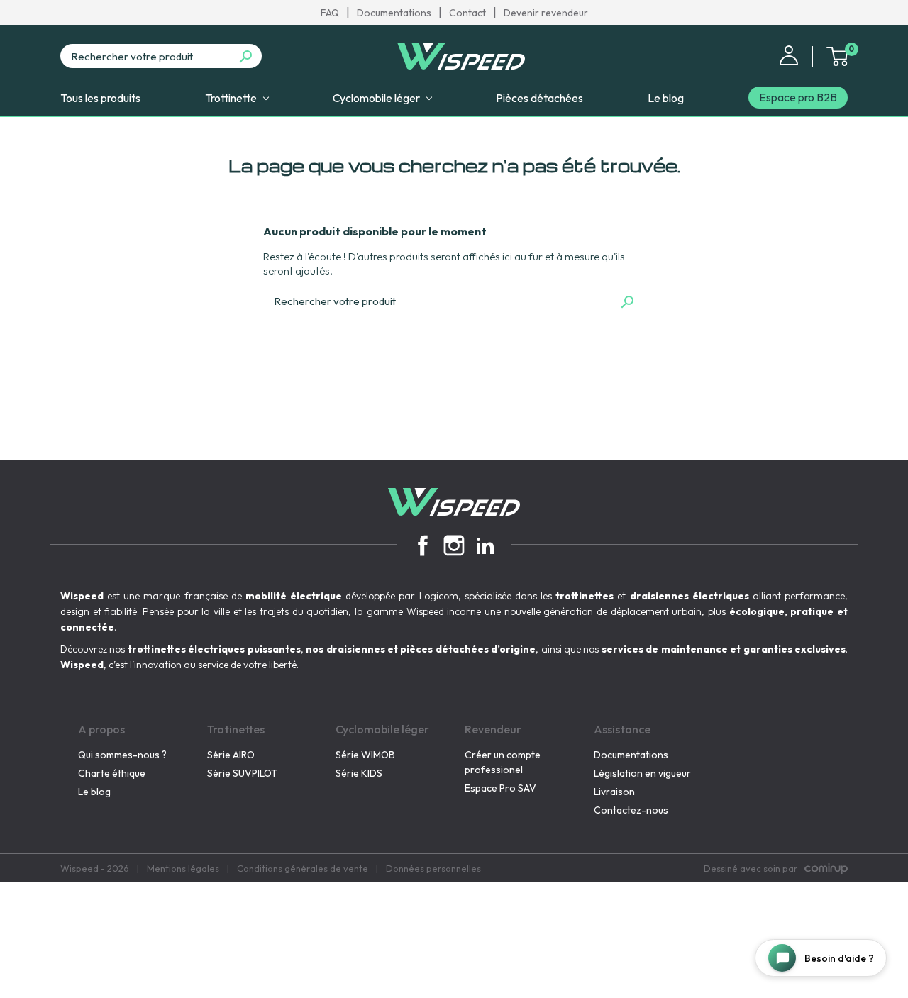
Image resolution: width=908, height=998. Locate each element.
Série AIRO (231, 754)
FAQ (330, 12)
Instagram (454, 545)
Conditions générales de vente (302, 868)
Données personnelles (433, 868)
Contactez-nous (631, 810)
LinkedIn (485, 545)
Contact (467, 12)
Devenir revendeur (546, 12)
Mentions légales (183, 868)
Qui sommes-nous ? (122, 754)
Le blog (94, 791)
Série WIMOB (365, 754)
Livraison (614, 791)
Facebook (423, 545)
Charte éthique (111, 773)
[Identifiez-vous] (789, 54)
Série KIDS (359, 773)
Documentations (394, 12)
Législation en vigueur (642, 773)
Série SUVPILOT (242, 773)
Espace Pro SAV (500, 788)
